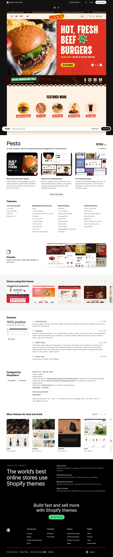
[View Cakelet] (66, 255)
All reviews (11, 339)
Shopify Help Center (73, 533)
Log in (91, 2)
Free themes (51, 537)
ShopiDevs (103, 148)
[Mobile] (58, 7)
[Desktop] (54, 7)
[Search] (86, 2)
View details (36, 387)
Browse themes (74, 2)
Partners (90, 537)
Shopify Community (73, 540)
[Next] (105, 281)
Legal (89, 540)
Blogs (69, 543)
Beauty (29, 537)
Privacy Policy (23, 552)
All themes (22, 380)
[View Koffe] (86, 255)
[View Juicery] (76, 255)
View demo (95, 129)
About (89, 533)
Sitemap (50, 552)
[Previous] (101, 281)
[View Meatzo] (55, 255)
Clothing (29, 533)
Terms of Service (12, 552)
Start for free (101, 2)
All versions (45, 387)
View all (94, 414)
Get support (12, 380)
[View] (18, 294)
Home (29, 543)
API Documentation (73, 537)
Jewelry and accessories (34, 540)
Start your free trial (57, 517)
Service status (91, 543)
